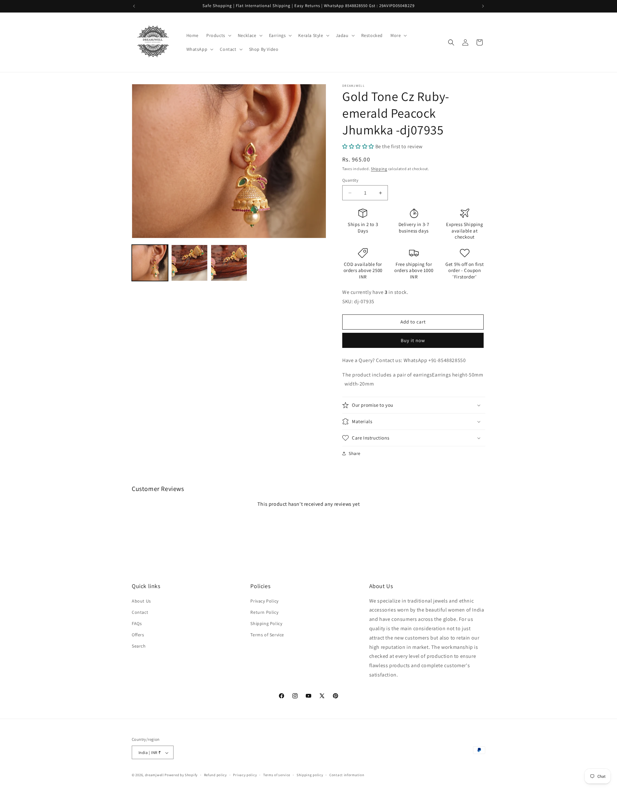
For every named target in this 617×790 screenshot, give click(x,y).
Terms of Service (267, 635)
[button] (218, 35)
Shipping (379, 168)
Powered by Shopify (181, 775)
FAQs (137, 623)
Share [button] (355, 453)
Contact (140, 612)
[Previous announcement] (134, 6)
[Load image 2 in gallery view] (189, 263)
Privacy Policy (264, 601)
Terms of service (276, 775)
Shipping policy (310, 775)
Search (139, 646)
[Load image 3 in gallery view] (229, 263)
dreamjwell (154, 775)
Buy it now (413, 340)
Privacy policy (245, 775)
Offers (138, 635)
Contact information (346, 775)
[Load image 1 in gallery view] (150, 263)
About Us (141, 601)
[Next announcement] (483, 6)
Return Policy (264, 612)
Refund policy (215, 775)
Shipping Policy (266, 623)
